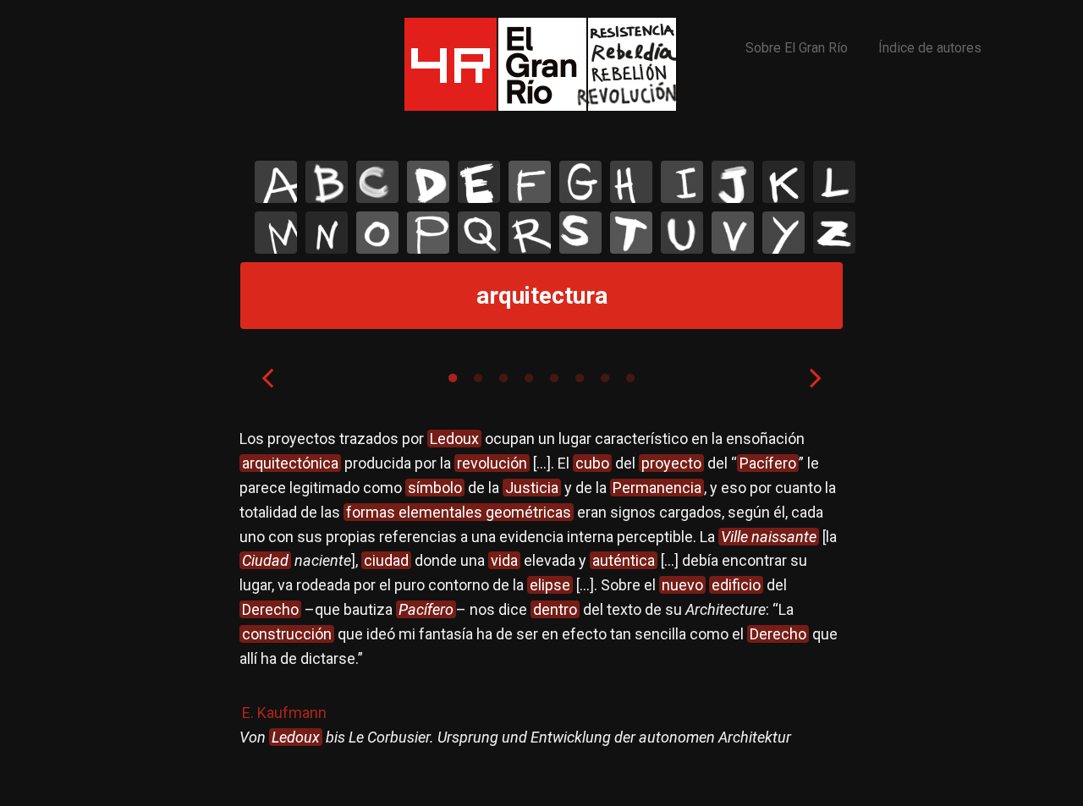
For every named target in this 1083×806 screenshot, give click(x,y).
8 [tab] (630, 378)
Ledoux (454, 438)
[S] (580, 232)
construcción (287, 634)
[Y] (783, 232)
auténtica (623, 560)
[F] (530, 182)
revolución (492, 463)
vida (504, 560)
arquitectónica (290, 463)
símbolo (435, 487)
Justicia (531, 487)
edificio (736, 585)
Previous (267, 377)
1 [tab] (452, 378)
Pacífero (767, 463)
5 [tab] (554, 378)
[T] (631, 232)
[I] (682, 182)
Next (816, 377)
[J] (733, 182)
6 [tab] (579, 378)
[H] (631, 182)
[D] (428, 182)
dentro (555, 609)
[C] (377, 182)
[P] (428, 232)
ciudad (386, 560)
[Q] (479, 232)
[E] (479, 182)
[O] (377, 232)
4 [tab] (528, 378)
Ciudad (265, 560)
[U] (682, 232)
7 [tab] (604, 378)
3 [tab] (503, 378)
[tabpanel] (541, 604)
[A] (276, 182)
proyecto (671, 463)
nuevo (682, 585)
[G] (580, 182)
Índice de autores (929, 48)
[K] (783, 182)
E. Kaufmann (284, 712)
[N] (326, 232)
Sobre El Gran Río (796, 48)
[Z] (834, 232)
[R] (530, 232)
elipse (550, 585)
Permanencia (657, 487)
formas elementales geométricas (458, 512)
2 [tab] (478, 378)
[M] (276, 232)
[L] (834, 182)
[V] (733, 232)
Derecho (270, 609)
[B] (326, 182)
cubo (592, 463)
